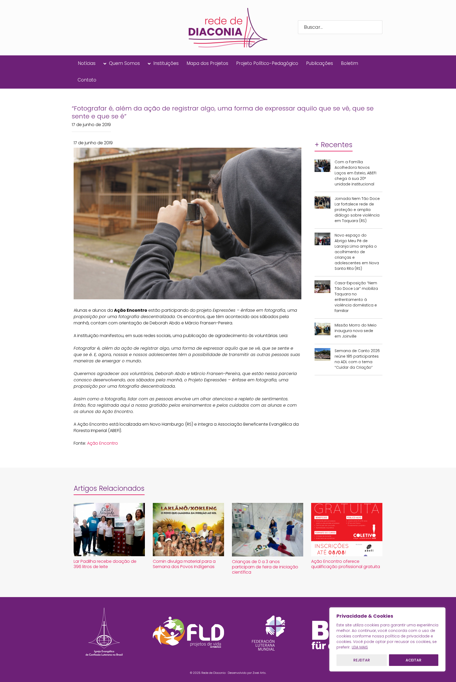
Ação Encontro (102, 443)
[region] (387, 639)
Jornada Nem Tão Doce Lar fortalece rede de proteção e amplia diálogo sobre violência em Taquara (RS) (357, 209)
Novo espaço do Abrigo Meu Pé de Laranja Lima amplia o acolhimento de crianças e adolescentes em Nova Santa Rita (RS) (357, 252)
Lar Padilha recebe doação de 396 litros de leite (105, 564)
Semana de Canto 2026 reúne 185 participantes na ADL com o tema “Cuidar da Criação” (357, 359)
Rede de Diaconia (213, 673)
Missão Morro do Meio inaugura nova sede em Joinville (356, 331)
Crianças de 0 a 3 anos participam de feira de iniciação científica (265, 567)
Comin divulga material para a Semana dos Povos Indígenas (184, 564)
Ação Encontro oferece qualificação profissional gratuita (345, 564)
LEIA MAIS (360, 647)
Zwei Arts (259, 673)
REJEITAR (361, 660)
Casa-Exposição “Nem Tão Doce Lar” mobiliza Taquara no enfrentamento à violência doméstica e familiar (356, 296)
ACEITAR (413, 660)
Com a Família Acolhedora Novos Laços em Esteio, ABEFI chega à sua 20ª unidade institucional (355, 173)
